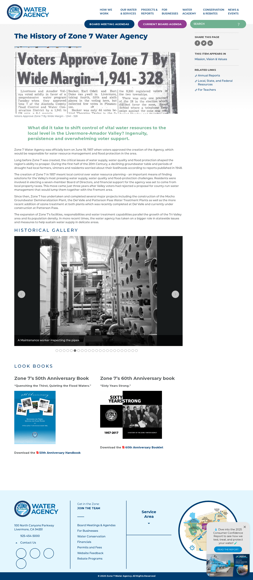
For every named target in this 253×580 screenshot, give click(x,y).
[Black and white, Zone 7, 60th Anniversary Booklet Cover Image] (131, 415)
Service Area (149, 514)
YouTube (35, 553)
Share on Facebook (197, 43)
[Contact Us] (36, 509)
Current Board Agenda (162, 24)
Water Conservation (91, 536)
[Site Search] (238, 24)
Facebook (21, 553)
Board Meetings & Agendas (96, 525)
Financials (84, 542)
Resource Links (21, 564)
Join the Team (88, 508)
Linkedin (49, 553)
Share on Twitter (204, 43)
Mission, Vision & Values (211, 59)
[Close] (244, 527)
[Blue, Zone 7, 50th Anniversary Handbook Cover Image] (35, 417)
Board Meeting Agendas (109, 24)
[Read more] (48, 47)
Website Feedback (90, 553)
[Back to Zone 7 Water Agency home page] (28, 10)
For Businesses (87, 531)
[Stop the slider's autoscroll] (140, 350)
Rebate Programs (89, 558)
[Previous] (21, 294)
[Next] (175, 294)
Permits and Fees (89, 547)
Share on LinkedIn (210, 43)
